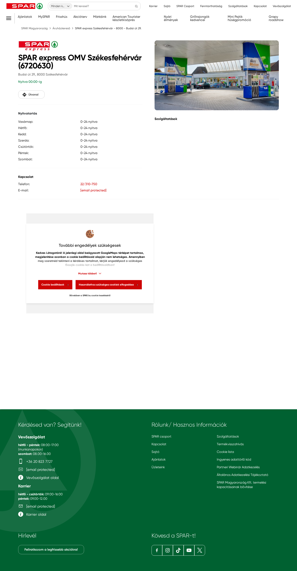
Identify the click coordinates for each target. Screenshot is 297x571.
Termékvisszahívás (230, 444)
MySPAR (44, 16)
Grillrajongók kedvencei (200, 18)
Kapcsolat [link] (260, 6)
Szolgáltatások (228, 436)
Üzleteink (158, 467)
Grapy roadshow (276, 18)
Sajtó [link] (167, 6)
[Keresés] (136, 6)
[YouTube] (189, 550)
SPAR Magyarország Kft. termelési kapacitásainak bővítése (241, 485)
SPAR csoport (161, 436)
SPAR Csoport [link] (185, 6)
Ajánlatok (25, 16)
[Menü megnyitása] (10, 18)
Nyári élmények (171, 18)
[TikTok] (178, 550)
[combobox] (60, 6)
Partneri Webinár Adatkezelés (238, 467)
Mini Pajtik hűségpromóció (239, 18)
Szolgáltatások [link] (238, 6)
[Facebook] (157, 550)
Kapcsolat (159, 444)
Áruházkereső (61, 28)
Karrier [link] (153, 6)
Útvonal (33, 94)
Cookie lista (225, 452)
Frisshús (61, 16)
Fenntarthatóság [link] (211, 6)
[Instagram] (167, 550)
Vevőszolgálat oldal (42, 477)
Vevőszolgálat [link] (282, 6)
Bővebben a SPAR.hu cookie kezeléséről (90, 295)
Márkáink (99, 16)
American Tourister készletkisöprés (126, 18)
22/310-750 (88, 184)
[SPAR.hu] (25, 6)
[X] (199, 550)
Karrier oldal (35, 514)
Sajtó (155, 452)
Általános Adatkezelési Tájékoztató (242, 475)
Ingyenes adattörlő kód (234, 459)
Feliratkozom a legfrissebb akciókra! (51, 549)
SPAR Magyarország (34, 28)
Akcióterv (80, 16)
